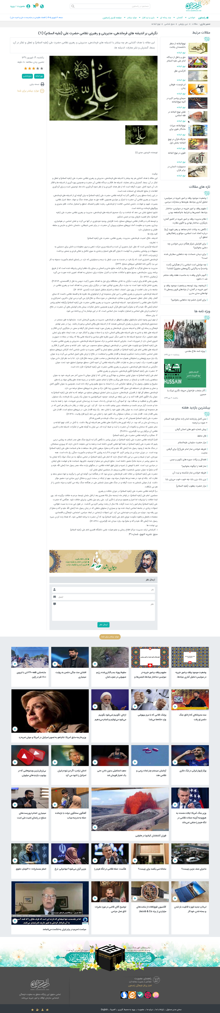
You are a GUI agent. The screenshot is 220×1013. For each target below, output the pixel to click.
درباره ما (150, 1009)
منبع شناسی (169, 24)
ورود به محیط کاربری (126, 1009)
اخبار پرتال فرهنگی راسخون (140, 985)
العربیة (112, 1009)
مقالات (195, 24)
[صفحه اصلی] (47, 1010)
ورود (12, 6)
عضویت (21, 6)
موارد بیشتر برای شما (28, 91)
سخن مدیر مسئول (174, 1009)
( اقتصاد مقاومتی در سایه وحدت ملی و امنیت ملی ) (28, 17)
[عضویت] (37, 1010)
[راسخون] (198, 11)
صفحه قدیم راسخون (112, 18)
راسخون (202, 18)
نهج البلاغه (155, 24)
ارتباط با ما (159, 1009)
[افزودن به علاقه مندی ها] (32, 1010)
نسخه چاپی (34, 84)
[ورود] (42, 1010)
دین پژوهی (183, 24)
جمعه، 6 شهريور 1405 (55, 17)
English (104, 1009)
